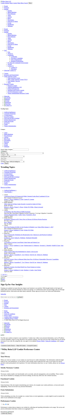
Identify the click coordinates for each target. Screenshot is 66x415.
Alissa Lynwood (38, 207)
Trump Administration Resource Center (18, 93)
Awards (10, 64)
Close (2, 353)
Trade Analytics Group (10, 76)
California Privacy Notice (11, 318)
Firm (5, 50)
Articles (10, 17)
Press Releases (11, 14)
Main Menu (20, 3)
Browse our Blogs (6, 187)
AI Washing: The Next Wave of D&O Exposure (17, 211)
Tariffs (6, 124)
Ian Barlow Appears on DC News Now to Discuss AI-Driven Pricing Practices (25, 219)
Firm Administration (16, 59)
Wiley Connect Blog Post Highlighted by (21, 251)
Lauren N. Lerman (29, 199)
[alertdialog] (33, 381)
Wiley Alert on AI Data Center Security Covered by (22, 204)
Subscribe (6, 70)
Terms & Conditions (9, 314)
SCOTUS (7, 123)
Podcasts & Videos (13, 21)
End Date (3, 160)
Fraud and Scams (8, 121)
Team (9, 82)
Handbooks (11, 24)
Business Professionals (17, 61)
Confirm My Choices (6, 413)
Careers (6, 73)
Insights (6, 9)
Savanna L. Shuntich (45, 245)
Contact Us (11, 66)
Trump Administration (10, 126)
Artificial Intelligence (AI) (15, 87)
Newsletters (11, 20)
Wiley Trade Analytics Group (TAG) (18, 79)
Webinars (10, 26)
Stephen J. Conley (29, 270)
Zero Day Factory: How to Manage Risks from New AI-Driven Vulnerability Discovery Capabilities (31, 259)
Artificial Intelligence (10, 112)
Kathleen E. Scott (18, 199)
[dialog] (33, 342)
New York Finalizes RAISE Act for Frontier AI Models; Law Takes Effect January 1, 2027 (28, 227)
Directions (14, 69)
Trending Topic (5, 161)
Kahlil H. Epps (56, 245)
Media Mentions (12, 12)
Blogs (9, 18)
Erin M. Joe (33, 254)
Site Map (6, 312)
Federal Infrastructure (13, 88)
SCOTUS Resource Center (15, 92)
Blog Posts (7, 139)
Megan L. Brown (9, 207)
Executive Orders (9, 116)
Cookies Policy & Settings (11, 317)
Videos (6, 143)
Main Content (13, 3)
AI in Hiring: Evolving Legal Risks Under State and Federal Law (22, 242)
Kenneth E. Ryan (31, 214)
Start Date (3, 158)
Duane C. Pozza (8, 199)
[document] (33, 381)
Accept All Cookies (32, 345)
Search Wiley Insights (6, 149)
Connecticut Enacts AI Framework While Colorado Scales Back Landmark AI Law (26, 196)
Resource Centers (9, 84)
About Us (10, 53)
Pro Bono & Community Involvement (18, 63)
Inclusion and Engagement (11, 75)
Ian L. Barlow (8, 222)
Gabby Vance (22, 214)
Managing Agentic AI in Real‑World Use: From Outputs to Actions (22, 267)
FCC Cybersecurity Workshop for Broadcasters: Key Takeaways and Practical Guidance (28, 234)
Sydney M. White (28, 207)
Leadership (11, 55)
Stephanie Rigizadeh (31, 238)
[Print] (3, 279)
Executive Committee (17, 58)
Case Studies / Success (14, 81)
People (6, 6)
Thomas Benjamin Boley (11, 214)
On (4, 404)
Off (8, 404)
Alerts (9, 15)
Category (3, 154)
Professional (4, 156)
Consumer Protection (10, 113)
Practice (3, 153)
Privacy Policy (8, 315)
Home (5, 311)
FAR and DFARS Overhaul (11, 118)
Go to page (4, 276)
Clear (2, 163)
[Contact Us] (8, 105)
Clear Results (8, 192)
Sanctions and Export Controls (16, 90)
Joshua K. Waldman (19, 238)
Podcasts (6, 142)
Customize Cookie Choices (8, 345)
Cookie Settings (5, 3)
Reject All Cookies (21, 345)
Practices (6, 7)
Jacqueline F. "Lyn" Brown (21, 254)
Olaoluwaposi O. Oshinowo (31, 245)
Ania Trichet (37, 270)
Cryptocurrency (8, 115)
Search (26, 3)
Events (9, 23)
